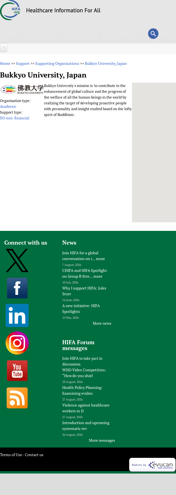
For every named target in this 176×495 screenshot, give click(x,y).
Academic (8, 106)
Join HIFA (70, 358)
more (100, 258)
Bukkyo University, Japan (106, 63)
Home (5, 63)
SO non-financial (14, 117)
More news (102, 323)
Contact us (34, 454)
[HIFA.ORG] (10, 18)
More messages (102, 440)
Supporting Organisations (57, 63)
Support (23, 63)
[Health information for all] (63, 11)
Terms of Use (11, 454)
